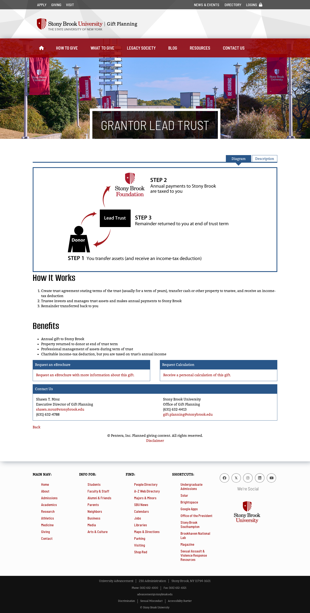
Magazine (187, 544)
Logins (251, 4)
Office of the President (196, 515)
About (45, 491)
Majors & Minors (145, 498)
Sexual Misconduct (151, 600)
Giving (56, 4)
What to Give (102, 47)
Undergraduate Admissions (191, 486)
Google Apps (189, 509)
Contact (47, 538)
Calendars (141, 511)
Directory (233, 4)
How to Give (67, 47)
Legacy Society (141, 47)
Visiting (139, 545)
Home (45, 484)
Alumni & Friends (99, 498)
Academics (49, 504)
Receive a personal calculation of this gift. (197, 375)
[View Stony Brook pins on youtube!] (271, 478)
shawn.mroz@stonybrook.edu (60, 409)
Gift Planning (122, 24)
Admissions (49, 498)
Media (92, 525)
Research (48, 511)
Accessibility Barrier (180, 600)
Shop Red (140, 552)
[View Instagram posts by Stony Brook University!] (248, 478)
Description (264, 159)
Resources (200, 47)
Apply (42, 4)
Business (94, 518)
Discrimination (126, 600)
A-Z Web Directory (147, 491)
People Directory (145, 484)
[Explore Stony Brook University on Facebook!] (224, 478)
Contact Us (234, 47)
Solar (184, 495)
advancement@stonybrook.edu (155, 594)
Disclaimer (155, 440)
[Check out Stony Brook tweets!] (236, 478)
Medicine (47, 525)
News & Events (206, 4)
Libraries (140, 525)
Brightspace (189, 502)
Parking (139, 538)
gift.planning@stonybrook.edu (188, 414)
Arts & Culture (98, 531)
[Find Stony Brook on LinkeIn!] (259, 478)
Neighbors (95, 511)
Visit (70, 4)
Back (36, 427)
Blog (172, 47)
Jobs (137, 518)
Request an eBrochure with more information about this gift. (85, 375)
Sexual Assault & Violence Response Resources (194, 555)
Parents (93, 504)
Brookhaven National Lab (195, 535)
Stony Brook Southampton (190, 524)
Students (94, 484)
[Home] (41, 47)
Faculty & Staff (98, 491)
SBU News (141, 504)
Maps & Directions (147, 531)
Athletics (47, 518)
